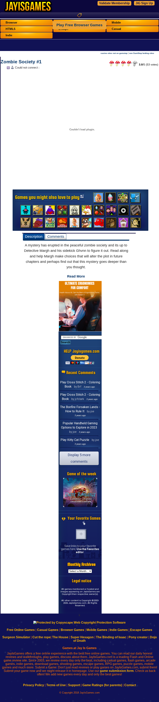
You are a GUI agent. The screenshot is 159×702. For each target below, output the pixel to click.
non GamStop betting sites (141, 53)
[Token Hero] (99, 211)
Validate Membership (114, 3)
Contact (130, 685)
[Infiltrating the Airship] (99, 224)
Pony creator (138, 637)
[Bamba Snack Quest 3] (98, 199)
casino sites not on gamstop (114, 53)
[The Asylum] (50, 211)
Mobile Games (96, 630)
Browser (11, 22)
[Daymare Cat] (74, 211)
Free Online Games (21, 630)
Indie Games (119, 630)
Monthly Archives (81, 564)
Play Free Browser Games (79, 25)
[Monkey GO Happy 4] (38, 211)
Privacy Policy (33, 685)
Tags (79, 15)
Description (33, 237)
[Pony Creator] (38, 224)
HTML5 (10, 29)
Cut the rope (41, 637)
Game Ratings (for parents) (102, 685)
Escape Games (141, 630)
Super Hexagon (82, 637)
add (81, 534)
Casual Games (47, 630)
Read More (76, 276)
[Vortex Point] (111, 211)
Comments (55, 237)
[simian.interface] (26, 211)
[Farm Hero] (87, 211)
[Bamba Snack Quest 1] (74, 224)
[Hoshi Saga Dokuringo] (26, 224)
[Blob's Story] (123, 211)
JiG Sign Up (144, 3)
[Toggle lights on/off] (7, 68)
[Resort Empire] (110, 199)
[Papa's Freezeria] (123, 224)
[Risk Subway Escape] (135, 211)
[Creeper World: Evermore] (123, 199)
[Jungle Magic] (62, 211)
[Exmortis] (111, 224)
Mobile (116, 22)
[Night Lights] (135, 199)
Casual (116, 29)
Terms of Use (56, 685)
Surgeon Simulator (16, 637)
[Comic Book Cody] (87, 224)
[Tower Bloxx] (50, 224)
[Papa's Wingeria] (62, 224)
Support (74, 685)
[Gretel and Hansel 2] (135, 224)
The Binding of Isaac (111, 637)
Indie (9, 35)
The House (60, 637)
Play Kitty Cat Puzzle (74, 440)
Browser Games (72, 630)
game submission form (117, 670)
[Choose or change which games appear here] (84, 523)
